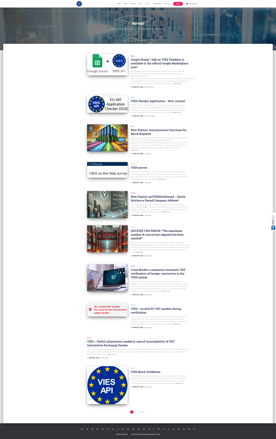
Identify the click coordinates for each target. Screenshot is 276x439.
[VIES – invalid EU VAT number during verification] (107, 309)
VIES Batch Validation (145, 372)
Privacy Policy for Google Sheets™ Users (145, 434)
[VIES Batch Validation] (107, 385)
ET (144, 429)
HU (133, 429)
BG (128, 429)
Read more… (178, 83)
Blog (140, 4)
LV (168, 429)
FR (92, 429)
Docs (147, 4)
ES (103, 429)
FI (153, 429)
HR (159, 429)
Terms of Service (122, 434)
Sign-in (178, 4)
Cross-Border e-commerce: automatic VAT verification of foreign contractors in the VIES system (158, 273)
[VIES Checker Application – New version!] (107, 104)
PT (108, 429)
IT (118, 429)
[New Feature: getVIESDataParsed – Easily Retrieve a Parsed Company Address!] (107, 204)
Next (141, 412)
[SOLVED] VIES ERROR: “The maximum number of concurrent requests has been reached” (157, 234)
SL (173, 429)
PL (194, 429)
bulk (132, 56)
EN (82, 429)
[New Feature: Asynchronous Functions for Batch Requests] (107, 137)
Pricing (133, 4)
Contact (167, 4)
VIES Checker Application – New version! (158, 101)
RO (139, 429)
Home (119, 4)
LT (163, 429)
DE (87, 429)
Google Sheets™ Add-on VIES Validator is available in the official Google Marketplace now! (159, 63)
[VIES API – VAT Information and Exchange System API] (79, 3)
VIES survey (139, 167)
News (125, 4)
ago (149, 87)
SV (123, 429)
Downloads (157, 4)
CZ (113, 429)
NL (184, 429)
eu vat (133, 164)
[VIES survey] (107, 170)
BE (189, 429)
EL (149, 429)
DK (97, 429)
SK (179, 429)
